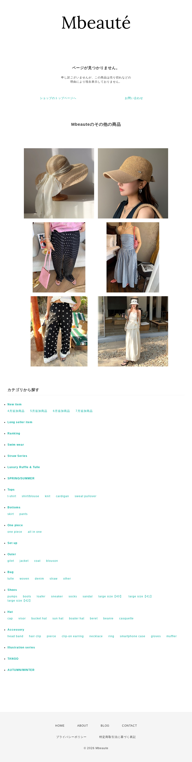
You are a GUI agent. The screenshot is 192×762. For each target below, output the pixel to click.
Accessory (15, 629)
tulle (10, 578)
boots (27, 596)
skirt (10, 514)
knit (47, 496)
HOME (60, 725)
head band (15, 636)
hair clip (35, 636)
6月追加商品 (61, 411)
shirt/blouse (30, 496)
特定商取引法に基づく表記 (117, 737)
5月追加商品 (38, 411)
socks (73, 596)
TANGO (12, 658)
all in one (35, 531)
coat (37, 560)
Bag (10, 572)
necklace (96, 636)
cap (10, 618)
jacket (24, 560)
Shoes (12, 590)
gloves (156, 636)
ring (111, 636)
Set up (12, 543)
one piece (14, 531)
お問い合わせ (134, 98)
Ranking (13, 433)
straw (54, 578)
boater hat (76, 618)
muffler (171, 636)
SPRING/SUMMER (21, 478)
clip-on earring (73, 636)
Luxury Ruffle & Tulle (23, 467)
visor (22, 618)
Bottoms (14, 507)
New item (14, 404)
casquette (126, 618)
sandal (88, 596)
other (67, 578)
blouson (52, 560)
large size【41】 (141, 596)
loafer (41, 596)
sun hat (57, 618)
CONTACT (129, 725)
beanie (108, 618)
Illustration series (21, 647)
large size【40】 (110, 596)
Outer (11, 554)
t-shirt (11, 496)
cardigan (62, 496)
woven (24, 578)
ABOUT (82, 725)
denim (39, 578)
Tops (11, 489)
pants (23, 514)
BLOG (105, 725)
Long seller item (20, 422)
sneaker (57, 596)
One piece (15, 525)
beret (94, 618)
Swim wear (15, 444)
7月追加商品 (84, 411)
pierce (51, 636)
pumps (12, 596)
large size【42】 (19, 600)
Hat (10, 612)
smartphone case (132, 636)
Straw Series (17, 456)
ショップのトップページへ (58, 98)
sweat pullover (85, 496)
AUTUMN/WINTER (21, 670)
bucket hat (39, 618)
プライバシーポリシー (71, 737)
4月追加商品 (16, 411)
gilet (10, 560)
